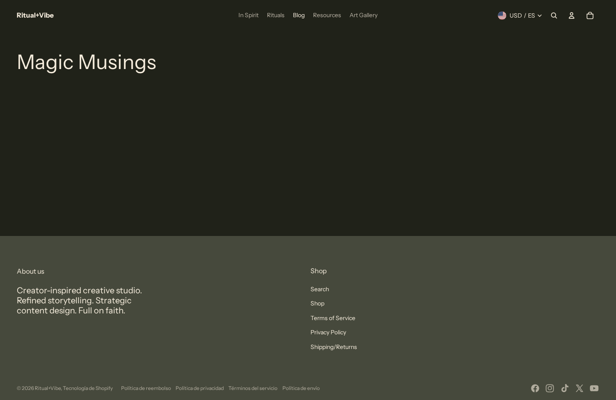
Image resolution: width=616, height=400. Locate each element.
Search (320, 289)
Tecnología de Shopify (88, 388)
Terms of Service (333, 318)
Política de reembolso (146, 388)
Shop (317, 303)
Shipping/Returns (334, 347)
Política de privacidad (200, 388)
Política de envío (301, 388)
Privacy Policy (328, 332)
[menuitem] (248, 15)
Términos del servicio (252, 388)
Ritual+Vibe (48, 388)
